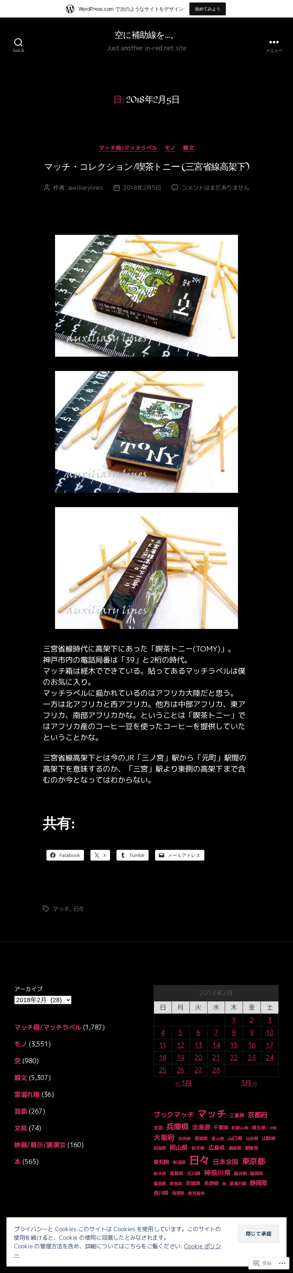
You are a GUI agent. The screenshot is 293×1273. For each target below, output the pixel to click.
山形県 (252, 1138)
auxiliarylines (85, 188)
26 (180, 1070)
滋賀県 (176, 1173)
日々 (78, 909)
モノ (170, 148)
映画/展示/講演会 (40, 1144)
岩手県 (198, 1148)
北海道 (201, 1127)
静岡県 (259, 1183)
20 (198, 1057)
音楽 (20, 1111)
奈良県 (184, 1138)
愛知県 (161, 1162)
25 (163, 1070)
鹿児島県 (196, 1193)
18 (163, 1057)
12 (180, 1045)
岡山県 (179, 1147)
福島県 (160, 1183)
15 (234, 1045)
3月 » (249, 1083)
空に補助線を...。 (146, 35)
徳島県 (235, 1148)
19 (180, 1057)
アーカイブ (28, 989)
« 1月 (183, 1083)
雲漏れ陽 (27, 1094)
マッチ (61, 909)
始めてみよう (207, 8)
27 (198, 1070)
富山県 (218, 1138)
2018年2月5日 (142, 188)
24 (269, 1057)
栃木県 (160, 1173)
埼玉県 (258, 1127)
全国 (158, 1127)
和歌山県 (240, 1128)
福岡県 (256, 1173)
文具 (20, 1128)
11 (163, 1045)
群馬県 (176, 1183)
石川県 (193, 1173)
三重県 (236, 1115)
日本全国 (225, 1161)
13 (198, 1045)
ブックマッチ (174, 1114)
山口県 (235, 1138)
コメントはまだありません (215, 188)
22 (234, 1057)
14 (216, 1045)
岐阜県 (160, 1148)
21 (216, 1057)
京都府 (258, 1114)
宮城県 (201, 1138)
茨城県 (193, 1183)
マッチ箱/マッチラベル (128, 148)
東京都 (253, 1160)
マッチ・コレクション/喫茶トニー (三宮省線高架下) (146, 167)
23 (251, 1057)
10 (269, 1032)
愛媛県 (251, 1148)
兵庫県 (177, 1126)
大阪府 (164, 1137)
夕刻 (273, 1127)
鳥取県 (178, 1193)
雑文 (188, 148)
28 (216, 1070)
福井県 (240, 1173)
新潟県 (179, 1162)
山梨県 (268, 1138)
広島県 (216, 1147)
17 (269, 1045)
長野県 (211, 1183)
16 (251, 1045)
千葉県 (220, 1127)
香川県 (161, 1193)
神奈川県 (217, 1172)
